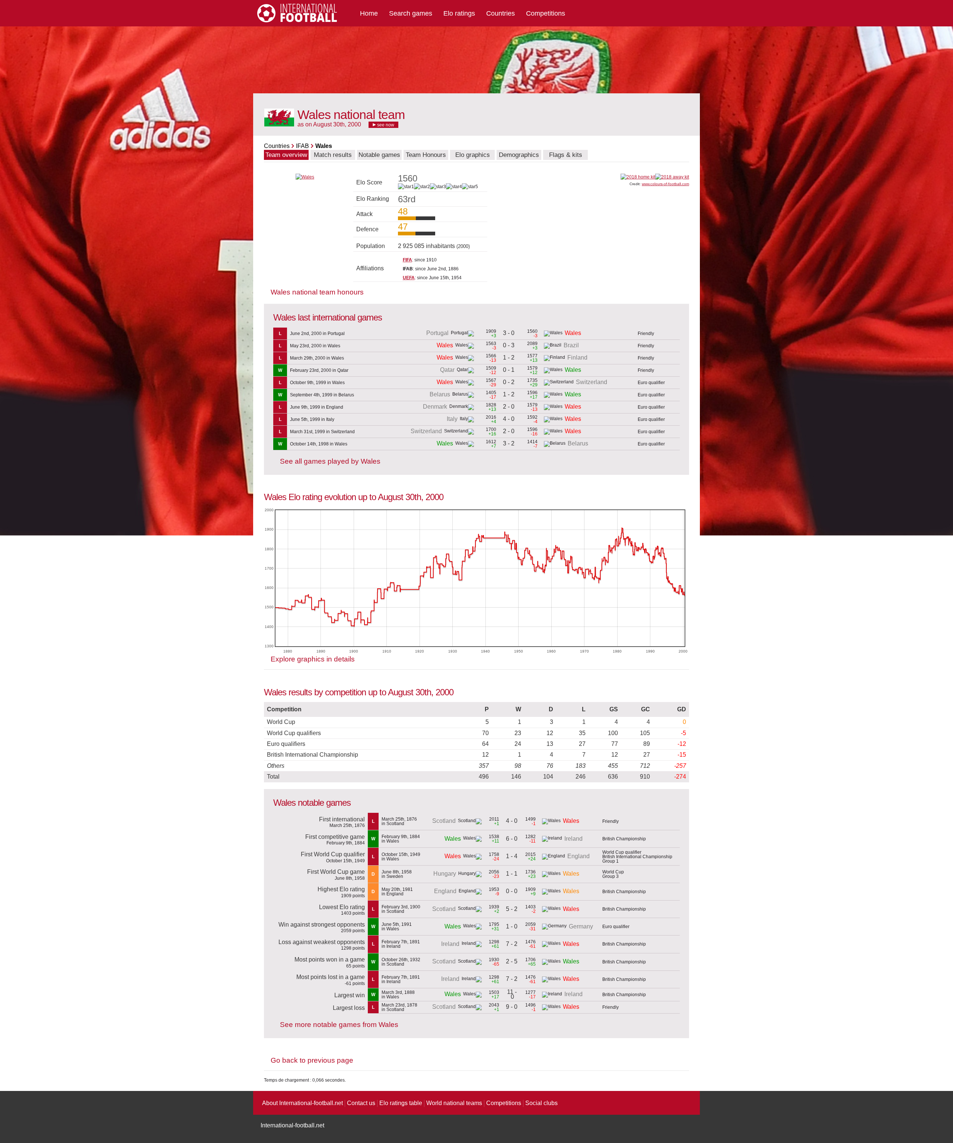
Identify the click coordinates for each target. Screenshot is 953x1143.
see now (385, 125)
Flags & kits (565, 154)
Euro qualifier (651, 382)
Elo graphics (472, 154)
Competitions (545, 13)
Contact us (361, 1103)
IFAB (302, 146)
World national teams (454, 1103)
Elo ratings (459, 13)
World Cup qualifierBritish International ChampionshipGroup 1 (637, 857)
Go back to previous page (312, 1060)
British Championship (624, 838)
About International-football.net (302, 1103)
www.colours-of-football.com (665, 184)
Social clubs (541, 1103)
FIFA (407, 260)
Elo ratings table (400, 1103)
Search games (410, 13)
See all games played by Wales (330, 461)
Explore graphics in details (313, 659)
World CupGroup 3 (613, 874)
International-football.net (292, 1125)
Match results (333, 154)
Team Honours (426, 154)
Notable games (379, 154)
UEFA (409, 277)
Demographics (519, 154)
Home (369, 13)
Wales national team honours (317, 292)
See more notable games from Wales (339, 1024)
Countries (500, 13)
